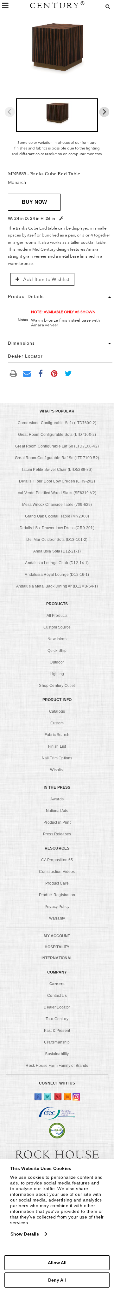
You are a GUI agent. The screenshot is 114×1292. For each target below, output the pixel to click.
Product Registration (57, 895)
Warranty (57, 918)
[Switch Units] (61, 218)
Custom (57, 723)
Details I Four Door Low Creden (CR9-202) (57, 481)
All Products (57, 615)
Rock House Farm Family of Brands (57, 1065)
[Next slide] (104, 112)
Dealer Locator (57, 1007)
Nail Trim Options (57, 758)
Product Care (57, 883)
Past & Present (57, 1030)
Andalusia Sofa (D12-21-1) (57, 551)
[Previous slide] (10, 112)
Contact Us (57, 995)
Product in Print (57, 822)
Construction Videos (57, 871)
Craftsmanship (57, 1042)
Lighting (57, 674)
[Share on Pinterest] (54, 373)
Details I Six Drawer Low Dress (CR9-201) (57, 528)
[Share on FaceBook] (40, 373)
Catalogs (57, 711)
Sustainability (57, 1054)
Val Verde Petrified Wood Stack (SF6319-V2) (57, 493)
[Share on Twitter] (68, 373)
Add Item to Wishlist (45, 279)
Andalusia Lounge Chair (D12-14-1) (57, 563)
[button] (57, 115)
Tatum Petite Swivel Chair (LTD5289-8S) (56, 469)
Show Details (24, 1233)
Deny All (57, 1280)
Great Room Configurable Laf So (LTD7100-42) (57, 446)
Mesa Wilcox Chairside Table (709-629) (57, 504)
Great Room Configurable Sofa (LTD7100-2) (57, 434)
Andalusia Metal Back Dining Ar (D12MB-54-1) (57, 586)
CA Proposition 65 (57, 860)
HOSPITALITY (57, 947)
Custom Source (57, 627)
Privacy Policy (57, 906)
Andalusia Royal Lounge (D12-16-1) (57, 574)
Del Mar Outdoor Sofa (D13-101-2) (56, 539)
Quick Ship (57, 650)
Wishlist (57, 770)
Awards (57, 799)
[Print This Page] (13, 373)
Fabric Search (57, 735)
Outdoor (57, 662)
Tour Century (57, 1019)
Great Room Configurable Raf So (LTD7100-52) (57, 458)
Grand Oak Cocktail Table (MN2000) (57, 516)
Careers (57, 984)
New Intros (57, 639)
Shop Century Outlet (57, 685)
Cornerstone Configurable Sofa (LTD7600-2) (57, 423)
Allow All (57, 1262)
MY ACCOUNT (57, 936)
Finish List (57, 746)
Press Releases (57, 834)
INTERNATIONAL (57, 958)
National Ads (57, 811)
